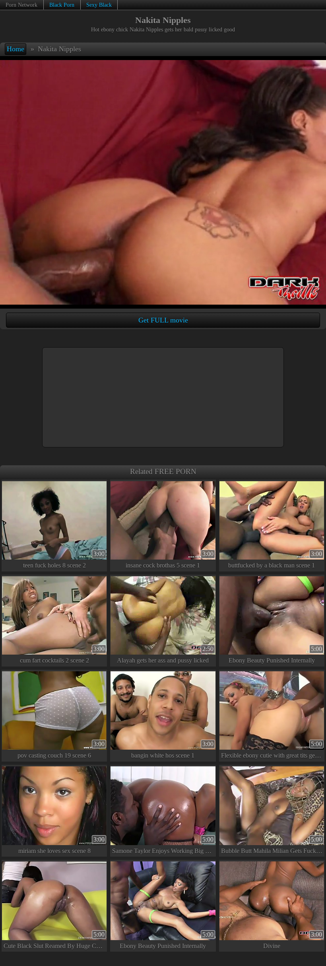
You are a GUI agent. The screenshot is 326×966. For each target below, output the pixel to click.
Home (15, 49)
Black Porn (61, 5)
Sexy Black (99, 5)
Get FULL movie (163, 320)
